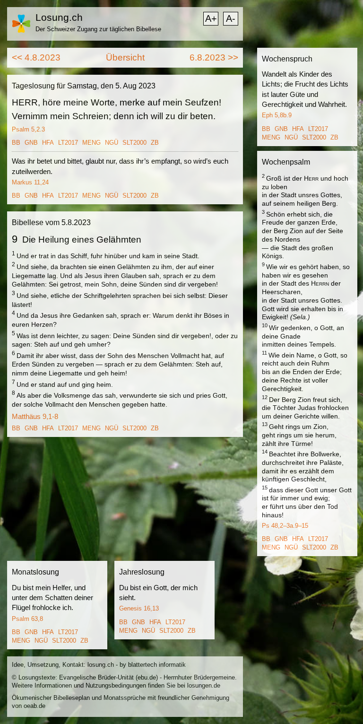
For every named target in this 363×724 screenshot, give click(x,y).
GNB (31, 142)
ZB (155, 142)
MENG (91, 142)
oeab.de (34, 705)
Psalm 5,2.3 (28, 129)
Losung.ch (59, 17)
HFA (48, 142)
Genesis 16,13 (139, 608)
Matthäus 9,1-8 (35, 416)
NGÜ (111, 142)
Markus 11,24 (30, 182)
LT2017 (68, 142)
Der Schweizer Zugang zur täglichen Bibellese (98, 29)
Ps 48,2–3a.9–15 (285, 525)
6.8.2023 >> (214, 57)
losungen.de (203, 685)
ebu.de (147, 677)
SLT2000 (134, 142)
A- (230, 18)
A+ (211, 18)
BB (16, 142)
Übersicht (125, 57)
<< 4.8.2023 (36, 57)
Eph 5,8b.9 (277, 115)
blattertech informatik (157, 664)
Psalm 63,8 (27, 618)
